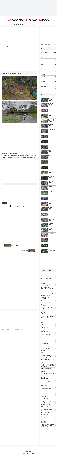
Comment (4, 292)
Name (3, 304)
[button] (36, 178)
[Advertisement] (28, 8)
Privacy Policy (28, 451)
